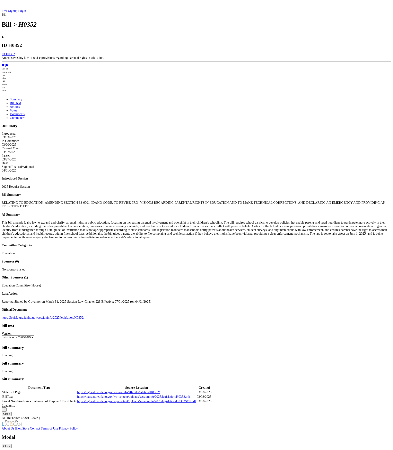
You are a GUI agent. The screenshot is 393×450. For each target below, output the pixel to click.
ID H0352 (8, 54)
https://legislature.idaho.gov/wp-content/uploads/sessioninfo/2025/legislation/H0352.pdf (133, 396)
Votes (13, 110)
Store (25, 428)
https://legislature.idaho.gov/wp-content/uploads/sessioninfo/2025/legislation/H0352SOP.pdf (136, 401)
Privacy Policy (68, 428)
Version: (7, 333)
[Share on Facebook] (7, 65)
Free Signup (9, 10)
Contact (35, 428)
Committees (17, 117)
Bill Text (15, 103)
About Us (8, 428)
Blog (18, 428)
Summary (16, 99)
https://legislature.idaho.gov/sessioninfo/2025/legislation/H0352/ (43, 317)
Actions (15, 106)
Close (6, 413)
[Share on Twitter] (4, 65)
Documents (17, 114)
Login (22, 10)
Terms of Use (49, 428)
